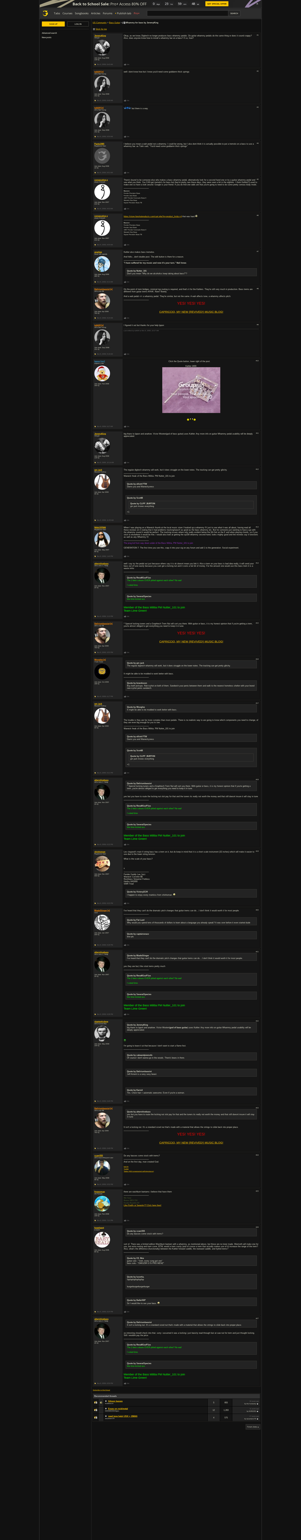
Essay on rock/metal (118, 1409)
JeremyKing (100, 35)
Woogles (98, 660)
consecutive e (101, 180)
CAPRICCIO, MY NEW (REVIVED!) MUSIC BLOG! (191, 311)
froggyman (99, 1192)
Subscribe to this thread (101, 1390)
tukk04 (97, 72)
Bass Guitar (114, 22)
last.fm (126, 1166)
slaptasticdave (101, 1021)
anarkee (98, 252)
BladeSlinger (100, 910)
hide (205, 1404)
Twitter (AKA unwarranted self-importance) (139, 1171)
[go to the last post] (257, 1403)
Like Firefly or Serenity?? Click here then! (142, 1205)
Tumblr (126, 1169)
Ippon (97, 361)
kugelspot (99, 1228)
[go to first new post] (106, 1401)
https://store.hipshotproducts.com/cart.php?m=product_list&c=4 (153, 216)
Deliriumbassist (102, 289)
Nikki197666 (100, 527)
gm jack (98, 470)
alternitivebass (101, 563)
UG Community (100, 22)
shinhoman (99, 852)
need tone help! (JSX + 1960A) (122, 1416)
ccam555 (98, 1155)
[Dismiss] (257, 3)
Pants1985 (99, 144)
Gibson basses (115, 1401)
